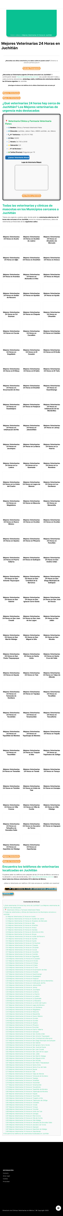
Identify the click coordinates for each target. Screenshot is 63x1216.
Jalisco (18, 35)
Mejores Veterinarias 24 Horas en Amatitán (22, 925)
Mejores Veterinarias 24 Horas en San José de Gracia (26, 1047)
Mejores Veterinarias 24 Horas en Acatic (21, 916)
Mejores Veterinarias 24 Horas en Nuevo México (24, 1016)
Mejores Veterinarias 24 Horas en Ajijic (20, 923)
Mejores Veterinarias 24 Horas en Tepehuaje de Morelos (27, 1091)
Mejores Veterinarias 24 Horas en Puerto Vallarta (24, 1029)
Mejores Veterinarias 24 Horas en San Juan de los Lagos (27, 1051)
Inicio (12, 35)
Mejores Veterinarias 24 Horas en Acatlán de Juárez (25, 919)
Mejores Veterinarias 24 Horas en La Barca (22, 992)
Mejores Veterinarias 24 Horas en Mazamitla (23, 1014)
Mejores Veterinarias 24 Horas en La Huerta (22, 994)
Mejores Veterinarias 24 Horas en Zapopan (22, 1127)
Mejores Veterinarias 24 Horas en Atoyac (21, 934)
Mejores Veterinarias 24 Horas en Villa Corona (23, 1116)
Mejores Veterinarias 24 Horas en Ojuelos (22, 1023)
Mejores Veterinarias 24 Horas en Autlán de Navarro (25, 936)
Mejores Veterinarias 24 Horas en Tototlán (22, 1109)
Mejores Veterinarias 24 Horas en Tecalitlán (22, 1080)
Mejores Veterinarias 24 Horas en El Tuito (22, 967)
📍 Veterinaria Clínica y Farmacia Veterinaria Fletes (21, 910)
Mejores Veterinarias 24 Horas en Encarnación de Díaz (26, 970)
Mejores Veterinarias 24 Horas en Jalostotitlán (23, 985)
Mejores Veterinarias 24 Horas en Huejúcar (22, 978)
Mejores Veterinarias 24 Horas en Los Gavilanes (24, 1007)
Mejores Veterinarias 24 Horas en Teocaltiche (23, 1087)
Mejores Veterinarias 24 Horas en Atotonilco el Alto (25, 932)
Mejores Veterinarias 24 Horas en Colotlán (22, 954)
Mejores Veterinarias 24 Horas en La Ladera (22, 996)
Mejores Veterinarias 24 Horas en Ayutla (21, 941)
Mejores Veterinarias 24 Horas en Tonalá (21, 1105)
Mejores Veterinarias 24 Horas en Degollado (22, 956)
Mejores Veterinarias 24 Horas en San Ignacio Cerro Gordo (28, 1045)
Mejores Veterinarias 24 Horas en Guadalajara (23, 976)
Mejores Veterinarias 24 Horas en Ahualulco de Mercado (26, 921)
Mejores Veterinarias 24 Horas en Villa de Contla (24, 1118)
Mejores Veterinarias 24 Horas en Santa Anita (23, 1065)
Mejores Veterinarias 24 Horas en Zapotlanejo (23, 1131)
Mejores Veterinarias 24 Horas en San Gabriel (23, 1043)
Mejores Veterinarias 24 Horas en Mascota (22, 1012)
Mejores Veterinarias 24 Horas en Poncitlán (22, 1027)
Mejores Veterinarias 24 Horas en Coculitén (22, 952)
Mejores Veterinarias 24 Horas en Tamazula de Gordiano (27, 1076)
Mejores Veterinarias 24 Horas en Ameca (21, 927)
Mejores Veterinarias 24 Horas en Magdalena (23, 1009)
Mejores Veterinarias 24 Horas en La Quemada (23, 998)
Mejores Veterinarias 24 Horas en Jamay (21, 987)
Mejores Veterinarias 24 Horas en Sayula (21, 1069)
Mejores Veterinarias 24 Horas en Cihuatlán (22, 947)
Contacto (6, 1173)
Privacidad (6, 1181)
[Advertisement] (31, 21)
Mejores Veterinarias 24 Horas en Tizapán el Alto (24, 1098)
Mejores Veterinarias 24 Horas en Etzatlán (22, 972)
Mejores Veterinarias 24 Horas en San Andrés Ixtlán (25, 1034)
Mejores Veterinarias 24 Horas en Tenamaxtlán (23, 1085)
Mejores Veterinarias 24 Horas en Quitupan (22, 1032)
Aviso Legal (6, 1176)
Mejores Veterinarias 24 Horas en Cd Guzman (23, 943)
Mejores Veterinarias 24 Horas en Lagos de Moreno (25, 1005)
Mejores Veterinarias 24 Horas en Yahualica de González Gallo (29, 1122)
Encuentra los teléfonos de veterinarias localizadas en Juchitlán (26, 1133)
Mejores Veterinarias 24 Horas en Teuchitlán (23, 1096)
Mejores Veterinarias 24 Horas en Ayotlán (21, 939)
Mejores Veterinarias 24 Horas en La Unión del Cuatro (26, 1003)
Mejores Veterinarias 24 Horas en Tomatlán (22, 1102)
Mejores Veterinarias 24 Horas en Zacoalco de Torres (26, 1125)
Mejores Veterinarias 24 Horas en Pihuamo (22, 1025)
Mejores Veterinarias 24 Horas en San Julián (23, 1054)
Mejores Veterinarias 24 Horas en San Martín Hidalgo (26, 1056)
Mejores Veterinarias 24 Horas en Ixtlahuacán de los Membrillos (29, 981)
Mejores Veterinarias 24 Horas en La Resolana (23, 1001)
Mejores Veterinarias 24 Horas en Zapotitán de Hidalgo (26, 1129)
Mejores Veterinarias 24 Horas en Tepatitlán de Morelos (27, 1089)
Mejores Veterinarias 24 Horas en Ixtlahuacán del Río (25, 983)
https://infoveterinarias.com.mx (27, 77)
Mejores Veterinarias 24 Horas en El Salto (22, 965)
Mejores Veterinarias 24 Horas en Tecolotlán (23, 1083)
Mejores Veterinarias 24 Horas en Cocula (21, 950)
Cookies (5, 1178)
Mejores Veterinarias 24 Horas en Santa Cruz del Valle (26, 1067)
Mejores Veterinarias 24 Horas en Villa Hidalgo (23, 1120)
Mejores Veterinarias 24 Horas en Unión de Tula (24, 1111)
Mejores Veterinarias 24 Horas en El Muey (22, 963)
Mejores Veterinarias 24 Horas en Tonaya (22, 1107)
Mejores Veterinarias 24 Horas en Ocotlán (22, 1018)
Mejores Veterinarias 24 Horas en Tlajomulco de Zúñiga (26, 1100)
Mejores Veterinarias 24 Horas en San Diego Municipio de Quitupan (30, 1040)
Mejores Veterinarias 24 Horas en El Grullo (22, 961)
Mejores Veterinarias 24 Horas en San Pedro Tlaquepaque (27, 1063)
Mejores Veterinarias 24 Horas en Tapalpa (22, 1078)
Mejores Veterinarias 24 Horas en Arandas (21, 930)
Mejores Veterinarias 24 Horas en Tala (20, 1071)
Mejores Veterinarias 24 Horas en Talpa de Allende (25, 1074)
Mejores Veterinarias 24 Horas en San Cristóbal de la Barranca (29, 1038)
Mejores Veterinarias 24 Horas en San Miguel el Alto (25, 1058)
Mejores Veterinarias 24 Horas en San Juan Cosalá (25, 1049)
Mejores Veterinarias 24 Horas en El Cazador (23, 958)
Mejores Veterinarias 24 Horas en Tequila (21, 1094)
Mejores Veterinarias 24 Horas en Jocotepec (23, 989)
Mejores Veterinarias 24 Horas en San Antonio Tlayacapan (28, 1036)
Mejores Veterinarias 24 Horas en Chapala (22, 945)
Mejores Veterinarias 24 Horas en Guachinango (24, 974)
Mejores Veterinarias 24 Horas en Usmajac (22, 1114)
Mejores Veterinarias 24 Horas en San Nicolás (23, 1060)
